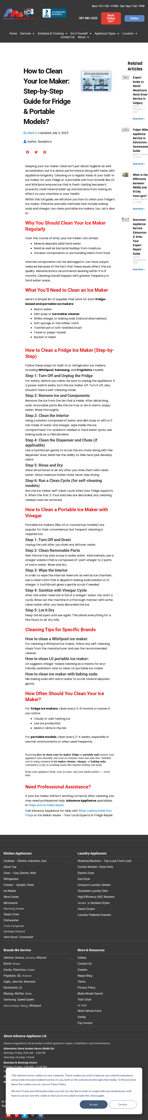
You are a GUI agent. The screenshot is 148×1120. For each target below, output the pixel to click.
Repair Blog (85, 975)
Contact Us (68, 37)
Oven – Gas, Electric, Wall (20, 873)
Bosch (8, 963)
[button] (27, 152)
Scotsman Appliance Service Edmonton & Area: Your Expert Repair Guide (139, 236)
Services (25, 33)
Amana (19, 957)
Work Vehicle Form (89, 1011)
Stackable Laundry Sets (93, 891)
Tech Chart (84, 999)
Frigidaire (10, 975)
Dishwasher (11, 920)
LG (20, 987)
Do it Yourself (79, 33)
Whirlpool (35, 1005)
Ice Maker (10, 891)
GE (19, 975)
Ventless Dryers (100, 903)
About (81, 37)
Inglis (7, 981)
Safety (82, 1017)
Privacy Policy (86, 987)
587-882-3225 (88, 18)
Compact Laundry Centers (94, 885)
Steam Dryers (86, 909)
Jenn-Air (17, 981)
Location (128, 33)
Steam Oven (11, 914)
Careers (82, 969)
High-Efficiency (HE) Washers (96, 897)
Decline (123, 1104)
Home (13, 33)
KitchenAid (10, 987)
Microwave (11, 903)
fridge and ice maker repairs (46, 805)
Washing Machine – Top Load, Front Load (104, 861)
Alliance (41, 957)
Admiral (9, 957)
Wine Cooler (11, 897)
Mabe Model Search (90, 993)
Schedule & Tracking (51, 33)
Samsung (10, 999)
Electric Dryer (86, 873)
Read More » (139, 119)
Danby (8, 969)
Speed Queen (25, 999)
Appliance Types (105, 33)
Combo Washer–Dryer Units (95, 867)
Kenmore (29, 981)
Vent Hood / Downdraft (18, 937)
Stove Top (10, 867)
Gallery (82, 957)
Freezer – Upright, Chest (19, 885)
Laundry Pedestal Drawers (94, 915)
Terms (82, 981)
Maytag (8, 993)
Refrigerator (11, 879)
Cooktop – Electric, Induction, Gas (25, 861)
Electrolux (19, 969)
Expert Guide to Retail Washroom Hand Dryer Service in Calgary (140, 90)
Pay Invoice (85, 1023)
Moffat (19, 993)
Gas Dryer (84, 879)
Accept (94, 1104)
